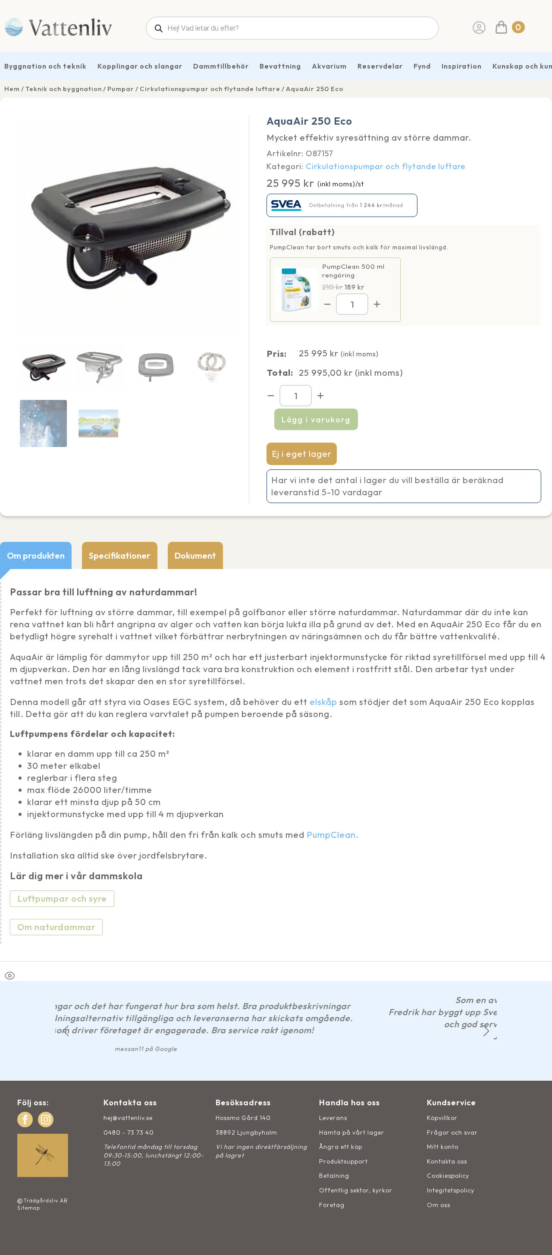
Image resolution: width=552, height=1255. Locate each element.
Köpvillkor (442, 1118)
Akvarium (329, 66)
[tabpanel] (276, 765)
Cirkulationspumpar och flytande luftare (210, 89)
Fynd (422, 66)
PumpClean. (333, 834)
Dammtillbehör (221, 66)
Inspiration (462, 66)
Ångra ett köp (340, 1147)
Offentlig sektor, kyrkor (355, 1190)
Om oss (438, 1205)
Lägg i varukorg (316, 420)
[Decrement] (327, 304)
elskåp (323, 701)
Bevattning (280, 66)
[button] (65, 1030)
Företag (332, 1205)
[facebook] (25, 1119)
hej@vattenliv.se (128, 1118)
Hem (12, 89)
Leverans (333, 1118)
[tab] (36, 555)
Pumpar (120, 89)
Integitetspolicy (450, 1190)
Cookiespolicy (448, 1176)
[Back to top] (536, 1239)
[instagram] (45, 1119)
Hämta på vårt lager (351, 1132)
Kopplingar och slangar (139, 66)
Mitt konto (442, 1147)
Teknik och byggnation (63, 89)
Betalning (334, 1176)
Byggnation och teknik (45, 66)
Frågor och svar (452, 1132)
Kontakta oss (447, 1161)
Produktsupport (343, 1161)
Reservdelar (380, 66)
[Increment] (376, 304)
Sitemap (28, 1208)
